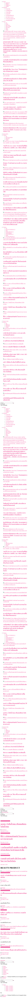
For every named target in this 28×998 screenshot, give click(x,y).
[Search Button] (13, 980)
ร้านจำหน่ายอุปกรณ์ (10, 18)
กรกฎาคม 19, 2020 (5, 938)
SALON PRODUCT (10, 236)
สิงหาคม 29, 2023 (4, 842)
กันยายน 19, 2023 (4, 831)
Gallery (7, 6)
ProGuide (8, 325)
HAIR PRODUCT (10, 231)
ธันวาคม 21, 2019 (4, 954)
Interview (8, 138)
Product (4, 227)
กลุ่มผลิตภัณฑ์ (9, 20)
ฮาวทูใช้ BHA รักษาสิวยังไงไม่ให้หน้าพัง (13, 340)
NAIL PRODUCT (9, 234)
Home (4, 1)
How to (4, 322)
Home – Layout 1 (9, 986)
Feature (4, 135)
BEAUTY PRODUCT (10, 229)
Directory (5, 7)
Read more (3, 887)
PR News (8, 27)
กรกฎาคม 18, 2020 (5, 918)
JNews (5, 976)
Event (7, 23)
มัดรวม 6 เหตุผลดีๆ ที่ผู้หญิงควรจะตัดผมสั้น (14, 346)
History (7, 3)
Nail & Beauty (9, 233)
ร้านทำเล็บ (8, 12)
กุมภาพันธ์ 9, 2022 (5, 881)
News (4, 21)
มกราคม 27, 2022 (4, 899)
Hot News (8, 25)
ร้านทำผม (8, 8)
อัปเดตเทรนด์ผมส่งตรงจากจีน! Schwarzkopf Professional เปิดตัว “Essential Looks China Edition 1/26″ (14, 129)
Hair (7, 230)
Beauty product (4, 909)
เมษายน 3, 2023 (4, 864)
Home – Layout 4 (9, 989)
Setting (7, 327)
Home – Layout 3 (9, 988)
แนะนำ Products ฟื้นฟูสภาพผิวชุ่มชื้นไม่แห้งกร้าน (14, 950)
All (6, 22)
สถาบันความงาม (9, 17)
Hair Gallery (5, 133)
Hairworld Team (5, 952)
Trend (7, 29)
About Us (8, 2)
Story (7, 28)
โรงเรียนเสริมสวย (10, 15)
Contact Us (8, 5)
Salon (7, 235)
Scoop (7, 139)
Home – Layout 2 (9, 987)
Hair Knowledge (9, 137)
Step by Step (5, 321)
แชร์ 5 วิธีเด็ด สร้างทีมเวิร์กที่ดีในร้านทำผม (14, 362)
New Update (8, 26)
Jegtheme (4, 977)
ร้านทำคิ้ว (8, 13)
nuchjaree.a (4, 829)
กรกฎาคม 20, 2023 (5, 853)
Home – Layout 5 (9, 990)
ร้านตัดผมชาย (9, 10)
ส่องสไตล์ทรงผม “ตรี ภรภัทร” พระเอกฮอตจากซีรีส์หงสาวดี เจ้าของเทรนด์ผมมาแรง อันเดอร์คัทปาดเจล (15, 118)
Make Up (8, 324)
